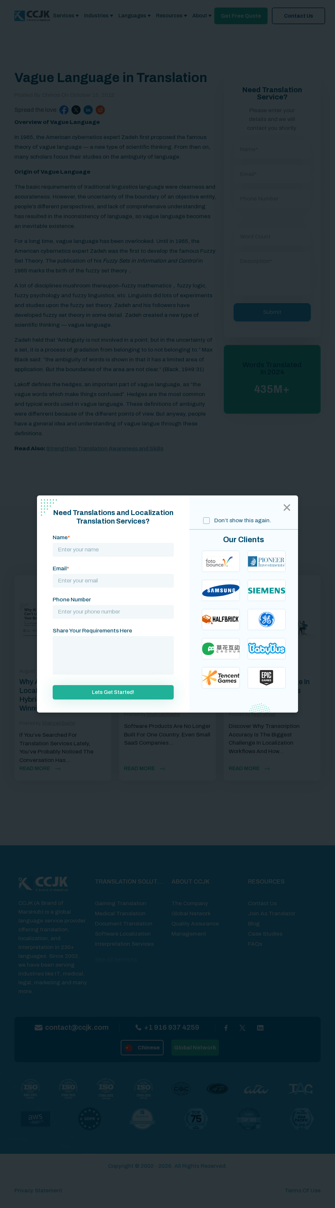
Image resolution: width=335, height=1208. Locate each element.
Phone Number (72, 599)
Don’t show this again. (242, 520)
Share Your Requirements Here (92, 631)
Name (61, 537)
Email (61, 568)
